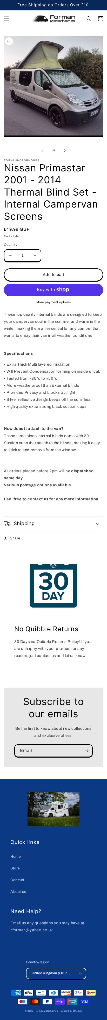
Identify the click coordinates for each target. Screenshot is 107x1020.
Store (15, 868)
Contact (17, 880)
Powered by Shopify (70, 1011)
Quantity (10, 245)
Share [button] (15, 538)
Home (15, 856)
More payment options (53, 302)
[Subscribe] (86, 750)
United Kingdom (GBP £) (51, 973)
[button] (6, 18)
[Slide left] (42, 150)
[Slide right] (65, 150)
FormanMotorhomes (46, 1011)
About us (18, 892)
